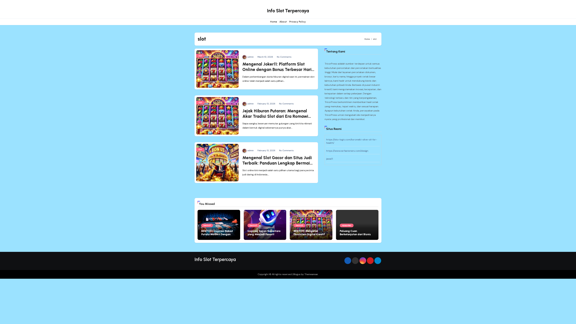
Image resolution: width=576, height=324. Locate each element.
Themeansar (311, 274)
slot (200, 55)
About (283, 21)
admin (251, 57)
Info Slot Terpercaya (288, 11)
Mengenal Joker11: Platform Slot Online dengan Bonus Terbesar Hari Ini (277, 70)
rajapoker (346, 225)
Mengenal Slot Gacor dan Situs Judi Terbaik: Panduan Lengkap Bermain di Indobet (277, 163)
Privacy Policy (297, 21)
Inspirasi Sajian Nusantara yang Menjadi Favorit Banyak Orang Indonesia (264, 234)
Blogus (296, 274)
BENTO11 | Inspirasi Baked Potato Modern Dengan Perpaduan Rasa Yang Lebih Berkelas (218, 235)
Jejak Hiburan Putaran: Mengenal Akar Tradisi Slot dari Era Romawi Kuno (275, 116)
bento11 (207, 225)
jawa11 (329, 158)
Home (273, 21)
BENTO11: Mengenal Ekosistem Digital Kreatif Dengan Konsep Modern (309, 234)
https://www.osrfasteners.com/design (347, 150)
